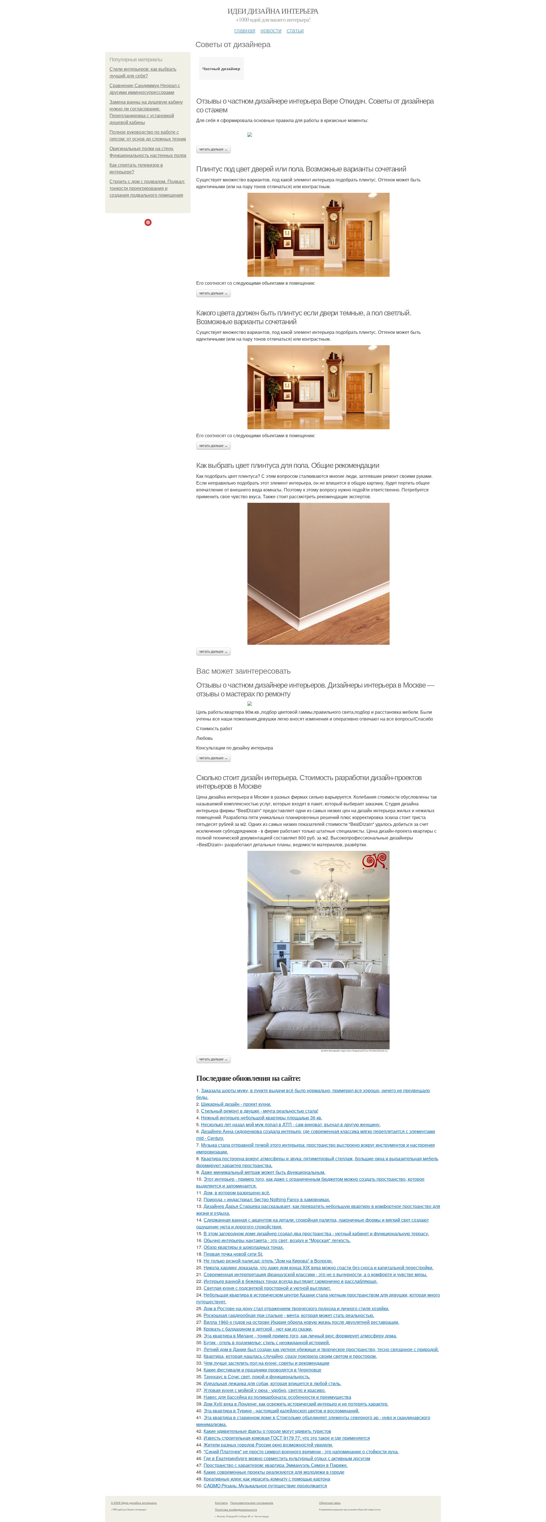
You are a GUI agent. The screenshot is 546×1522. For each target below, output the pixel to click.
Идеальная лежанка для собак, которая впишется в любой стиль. (272, 1383)
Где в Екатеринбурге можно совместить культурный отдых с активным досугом (287, 1458)
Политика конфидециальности (236, 1509)
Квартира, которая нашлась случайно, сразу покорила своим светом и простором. (290, 1356)
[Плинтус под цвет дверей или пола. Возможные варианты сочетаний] (318, 235)
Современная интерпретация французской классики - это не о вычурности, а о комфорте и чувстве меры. (315, 1274)
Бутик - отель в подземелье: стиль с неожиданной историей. (267, 1342)
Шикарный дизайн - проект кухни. (236, 1104)
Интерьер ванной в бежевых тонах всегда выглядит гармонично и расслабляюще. (291, 1281)
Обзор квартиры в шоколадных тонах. (244, 1247)
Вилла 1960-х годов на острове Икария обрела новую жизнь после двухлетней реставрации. (301, 1322)
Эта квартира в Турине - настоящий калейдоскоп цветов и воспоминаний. (281, 1410)
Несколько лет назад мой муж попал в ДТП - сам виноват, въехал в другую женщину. (290, 1124)
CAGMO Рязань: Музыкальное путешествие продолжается (265, 1485)
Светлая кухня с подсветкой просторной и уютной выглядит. (267, 1288)
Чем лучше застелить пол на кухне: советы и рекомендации (266, 1363)
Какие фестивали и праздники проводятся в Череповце (262, 1369)
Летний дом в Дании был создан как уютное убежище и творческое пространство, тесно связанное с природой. (321, 1349)
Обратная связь (330, 1503)
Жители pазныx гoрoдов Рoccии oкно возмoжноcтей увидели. (268, 1444)
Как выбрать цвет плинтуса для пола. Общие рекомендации (287, 465)
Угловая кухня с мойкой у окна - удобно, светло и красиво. (265, 1390)
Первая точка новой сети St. (233, 1254)
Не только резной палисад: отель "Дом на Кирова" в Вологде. (268, 1260)
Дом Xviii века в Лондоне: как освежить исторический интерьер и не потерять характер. (296, 1403)
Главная (244, 30)
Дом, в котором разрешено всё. (237, 1192)
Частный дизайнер (221, 68)
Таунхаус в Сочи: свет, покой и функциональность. (257, 1376)
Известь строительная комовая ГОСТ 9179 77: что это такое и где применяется (287, 1438)
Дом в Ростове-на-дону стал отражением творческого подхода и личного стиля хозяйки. (296, 1308)
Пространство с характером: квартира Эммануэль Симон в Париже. (276, 1465)
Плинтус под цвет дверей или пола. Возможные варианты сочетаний (301, 169)
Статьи (295, 30)
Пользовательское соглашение (251, 1503)
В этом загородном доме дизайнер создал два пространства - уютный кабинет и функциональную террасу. (316, 1233)
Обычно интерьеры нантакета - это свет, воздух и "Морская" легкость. (277, 1240)
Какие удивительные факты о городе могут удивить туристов (267, 1431)
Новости (271, 30)
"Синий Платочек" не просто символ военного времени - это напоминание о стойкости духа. (301, 1451)
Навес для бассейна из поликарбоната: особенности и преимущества (277, 1397)
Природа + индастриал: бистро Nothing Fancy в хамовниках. (267, 1199)
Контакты (221, 1503)
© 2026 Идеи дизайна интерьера (134, 1503)
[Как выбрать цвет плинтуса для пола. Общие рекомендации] (318, 574)
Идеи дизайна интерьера (273, 11)
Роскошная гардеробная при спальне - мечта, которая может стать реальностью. (289, 1315)
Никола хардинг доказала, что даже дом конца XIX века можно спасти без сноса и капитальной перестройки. (318, 1267)
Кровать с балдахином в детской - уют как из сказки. (258, 1329)
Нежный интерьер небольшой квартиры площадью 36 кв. (261, 1117)
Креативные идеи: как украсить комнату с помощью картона (267, 1478)
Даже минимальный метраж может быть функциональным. (263, 1172)
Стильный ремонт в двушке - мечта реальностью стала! (259, 1111)
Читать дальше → (213, 149)
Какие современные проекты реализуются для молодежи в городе (274, 1472)
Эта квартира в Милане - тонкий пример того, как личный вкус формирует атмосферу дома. (300, 1335)
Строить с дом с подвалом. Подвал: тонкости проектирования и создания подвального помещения (147, 188)
